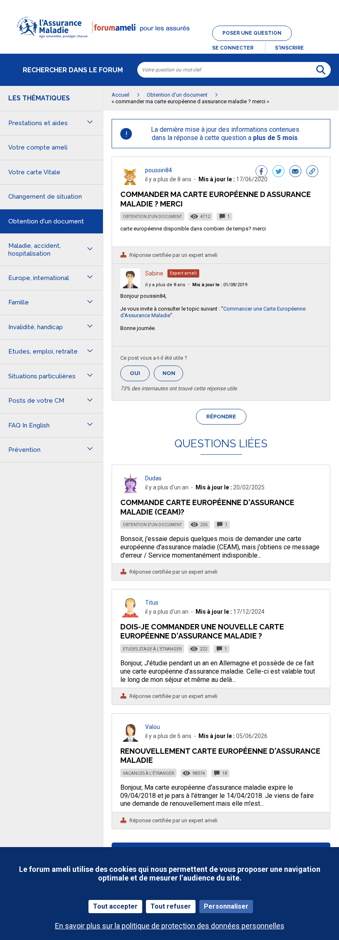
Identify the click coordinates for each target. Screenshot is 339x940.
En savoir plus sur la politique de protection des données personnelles (169, 925)
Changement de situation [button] (45, 196)
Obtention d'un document (152, 216)
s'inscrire (289, 48)
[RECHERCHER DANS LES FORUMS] (321, 70)
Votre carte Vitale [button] (34, 172)
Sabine (154, 273)
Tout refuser (170, 906)
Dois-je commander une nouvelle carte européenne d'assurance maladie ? (202, 631)
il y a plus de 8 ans (165, 284)
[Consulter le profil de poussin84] (130, 183)
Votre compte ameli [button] (37, 147)
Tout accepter (115, 906)
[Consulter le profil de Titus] (130, 615)
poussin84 (158, 170)
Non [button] (172, 375)
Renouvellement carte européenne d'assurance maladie (220, 755)
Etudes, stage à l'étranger (152, 649)
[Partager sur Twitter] (278, 172)
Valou (152, 727)
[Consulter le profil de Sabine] (130, 286)
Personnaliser (226, 906)
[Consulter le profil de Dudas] (130, 491)
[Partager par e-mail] (295, 172)
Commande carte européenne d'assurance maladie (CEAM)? (207, 507)
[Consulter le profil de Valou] (130, 739)
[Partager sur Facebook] (261, 172)
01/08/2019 (219, 284)
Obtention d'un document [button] (46, 221)
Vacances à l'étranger (148, 773)
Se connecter (232, 48)
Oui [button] (140, 373)
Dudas (153, 478)
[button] (169, 43)
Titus (151, 602)
